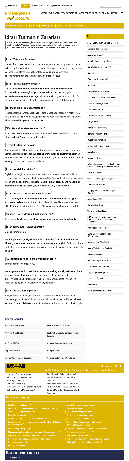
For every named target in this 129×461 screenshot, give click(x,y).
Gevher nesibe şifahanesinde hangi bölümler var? (28, 419)
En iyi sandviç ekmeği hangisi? (20, 429)
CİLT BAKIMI (104, 13)
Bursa (59, 26)
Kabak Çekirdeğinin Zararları (18, 358)
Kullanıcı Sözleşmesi (73, 370)
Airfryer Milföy (12, 343)
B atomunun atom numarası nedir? (81, 415)
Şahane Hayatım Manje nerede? (21, 390)
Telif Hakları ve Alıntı (96, 370)
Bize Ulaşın (113, 370)
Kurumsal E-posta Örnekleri (19, 374)
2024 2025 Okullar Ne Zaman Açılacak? (24, 387)
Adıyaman (69, 26)
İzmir (52, 26)
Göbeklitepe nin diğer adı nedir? (80, 412)
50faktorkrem (14, 458)
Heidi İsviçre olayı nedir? (18, 442)
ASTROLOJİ (46, 13)
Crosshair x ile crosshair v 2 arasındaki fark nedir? (87, 429)
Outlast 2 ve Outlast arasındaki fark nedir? (84, 422)
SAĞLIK (56, 13)
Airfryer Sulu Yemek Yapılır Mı (61, 358)
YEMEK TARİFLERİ (69, 13)
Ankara (44, 26)
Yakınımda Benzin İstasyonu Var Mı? (63, 384)
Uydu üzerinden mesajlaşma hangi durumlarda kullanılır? (31, 435)
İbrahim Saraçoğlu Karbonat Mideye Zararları (63, 334)
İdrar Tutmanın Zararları (58, 325)
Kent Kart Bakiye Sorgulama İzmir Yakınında (62, 379)
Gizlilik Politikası (53, 370)
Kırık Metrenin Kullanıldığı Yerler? (61, 374)
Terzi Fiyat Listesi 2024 (17, 380)
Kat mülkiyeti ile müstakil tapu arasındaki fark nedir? (29, 439)
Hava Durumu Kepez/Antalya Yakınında (64, 387)
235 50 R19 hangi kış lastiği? (78, 425)
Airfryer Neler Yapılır (15, 325)
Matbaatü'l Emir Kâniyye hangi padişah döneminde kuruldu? (53, 6)
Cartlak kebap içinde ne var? (19, 405)
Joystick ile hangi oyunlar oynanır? (81, 405)
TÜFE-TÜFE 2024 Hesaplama (20, 377)
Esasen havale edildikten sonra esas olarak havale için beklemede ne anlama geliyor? (35, 423)
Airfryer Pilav (53, 350)
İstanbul (34, 26)
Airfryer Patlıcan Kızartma (59, 343)
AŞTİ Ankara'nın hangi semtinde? (80, 419)
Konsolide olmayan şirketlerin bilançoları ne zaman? (88, 439)
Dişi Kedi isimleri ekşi (16, 384)
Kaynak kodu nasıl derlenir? (78, 435)
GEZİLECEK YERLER (88, 13)
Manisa (79, 26)
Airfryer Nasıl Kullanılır (15, 333)
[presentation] (89, 6)
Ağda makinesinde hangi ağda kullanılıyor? (84, 442)
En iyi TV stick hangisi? (17, 415)
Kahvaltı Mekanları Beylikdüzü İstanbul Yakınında (64, 391)
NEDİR (114, 13)
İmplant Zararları (13, 350)
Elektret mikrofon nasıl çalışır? (80, 432)
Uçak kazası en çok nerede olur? (21, 412)
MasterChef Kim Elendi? (17, 26)
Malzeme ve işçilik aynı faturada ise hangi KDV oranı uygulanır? (34, 432)
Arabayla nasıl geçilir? (17, 446)
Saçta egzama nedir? (76, 408)
